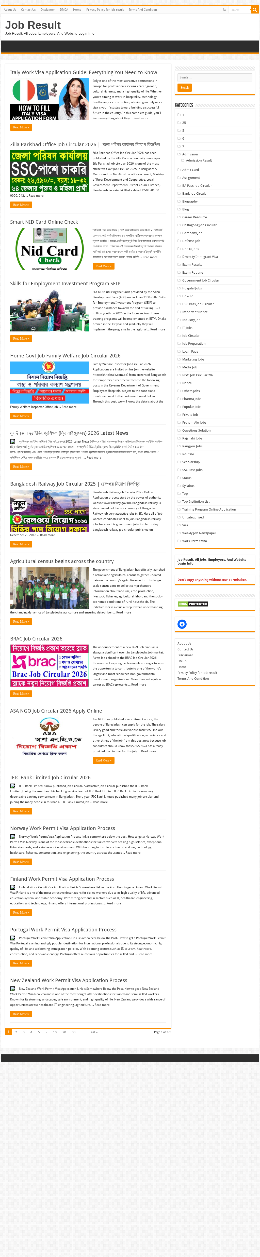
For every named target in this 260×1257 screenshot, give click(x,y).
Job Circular (191, 336)
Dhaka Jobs (190, 249)
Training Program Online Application (209, 509)
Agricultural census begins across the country (62, 561)
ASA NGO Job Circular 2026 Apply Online (56, 711)
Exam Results (192, 264)
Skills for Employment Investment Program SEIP (65, 283)
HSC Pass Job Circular (198, 304)
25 (184, 123)
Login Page (190, 351)
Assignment (191, 178)
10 (55, 1032)
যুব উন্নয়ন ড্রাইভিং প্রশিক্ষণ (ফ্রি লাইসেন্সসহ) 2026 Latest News (69, 433)
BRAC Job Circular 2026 (36, 639)
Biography (190, 201)
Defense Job (191, 241)
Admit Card (190, 170)
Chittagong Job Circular (199, 225)
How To (187, 296)
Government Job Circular (200, 280)
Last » (93, 1032)
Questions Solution (196, 430)
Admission (190, 154)
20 (64, 1032)
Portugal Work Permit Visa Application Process (63, 930)
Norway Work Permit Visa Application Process (62, 828)
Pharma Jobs (191, 399)
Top (185, 494)
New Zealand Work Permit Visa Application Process (68, 980)
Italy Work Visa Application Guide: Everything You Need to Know (83, 72)
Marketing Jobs (193, 359)
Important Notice (195, 312)
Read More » (21, 127)
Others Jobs (191, 391)
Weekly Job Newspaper (199, 533)
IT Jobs (187, 328)
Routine (188, 454)
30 (73, 1032)
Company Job (192, 233)
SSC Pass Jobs (192, 470)
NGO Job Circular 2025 (198, 375)
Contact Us (28, 9)
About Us (10, 9)
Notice (187, 383)
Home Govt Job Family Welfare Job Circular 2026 (65, 356)
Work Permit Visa (194, 541)
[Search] (255, 10)
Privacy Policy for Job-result (105, 9)
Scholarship (191, 462)
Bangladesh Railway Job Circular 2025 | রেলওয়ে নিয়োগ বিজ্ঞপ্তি (75, 484)
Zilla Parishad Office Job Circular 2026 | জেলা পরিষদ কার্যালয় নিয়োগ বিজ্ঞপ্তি (85, 144)
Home (77, 9)
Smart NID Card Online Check (44, 222)
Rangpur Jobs (192, 446)
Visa (185, 525)
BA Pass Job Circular (197, 186)
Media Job (189, 367)
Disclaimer (48, 9)
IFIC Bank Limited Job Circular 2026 (50, 777)
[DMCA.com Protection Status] (192, 604)
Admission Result (199, 160)
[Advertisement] (130, 1097)
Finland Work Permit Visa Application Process (62, 879)
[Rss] (224, 10)
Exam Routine (192, 272)
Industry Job (191, 320)
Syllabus (188, 486)
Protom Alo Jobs (194, 422)
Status (186, 478)
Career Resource (194, 217)
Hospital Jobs (192, 288)
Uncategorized (193, 517)
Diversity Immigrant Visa (200, 257)
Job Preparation (194, 343)
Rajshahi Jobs (192, 438)
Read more (141, 118)
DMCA (64, 9)
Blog (185, 209)
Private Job (190, 415)
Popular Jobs (191, 407)
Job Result (33, 25)
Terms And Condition (143, 9)
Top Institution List (195, 501)
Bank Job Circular (195, 193)
